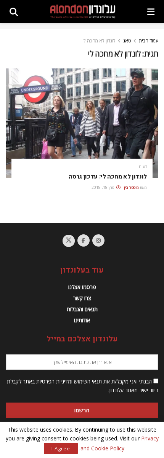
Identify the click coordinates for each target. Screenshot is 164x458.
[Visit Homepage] (83, 11)
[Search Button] (14, 11)
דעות (143, 166)
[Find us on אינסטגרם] (98, 240)
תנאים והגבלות (82, 309)
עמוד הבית (148, 40)
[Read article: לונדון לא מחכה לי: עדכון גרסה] (82, 123)
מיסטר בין (131, 187)
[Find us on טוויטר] (69, 241)
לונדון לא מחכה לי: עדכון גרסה (108, 176)
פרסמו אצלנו (82, 287)
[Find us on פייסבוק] (83, 240)
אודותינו (82, 320)
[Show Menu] (150, 11)
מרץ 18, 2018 (104, 187)
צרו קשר (82, 298)
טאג (127, 40)
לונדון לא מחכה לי (99, 40)
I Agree (60, 448)
